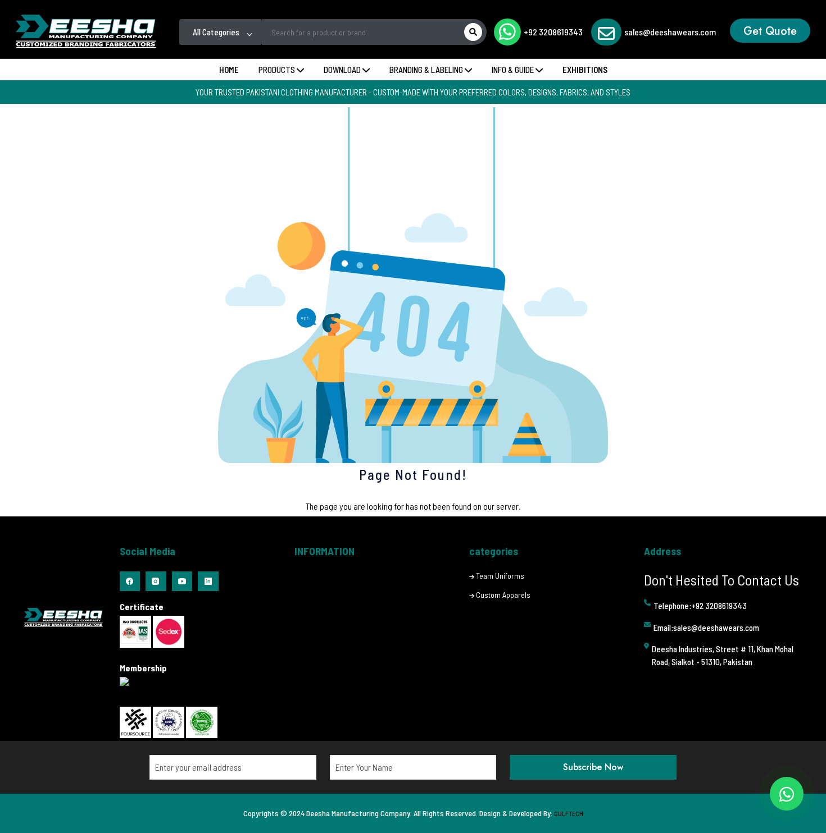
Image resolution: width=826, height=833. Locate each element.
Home (229, 70)
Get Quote (770, 31)
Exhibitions (584, 70)
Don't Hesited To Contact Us (721, 579)
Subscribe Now (593, 767)
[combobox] (220, 32)
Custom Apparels (503, 594)
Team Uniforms (500, 575)
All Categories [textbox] (216, 32)
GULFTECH (568, 813)
